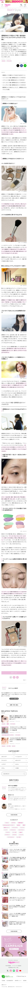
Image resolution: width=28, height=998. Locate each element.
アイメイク (8, 59)
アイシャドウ (14, 827)
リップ (5, 829)
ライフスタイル (11, 837)
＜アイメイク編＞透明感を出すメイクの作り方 (13, 80)
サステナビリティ (19, 986)
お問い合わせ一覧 (11, 986)
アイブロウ (12, 723)
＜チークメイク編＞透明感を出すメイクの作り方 (14, 82)
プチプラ (7, 832)
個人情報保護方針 (10, 980)
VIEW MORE (14, 815)
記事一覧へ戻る (14, 705)
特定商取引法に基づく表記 (13, 967)
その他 (17, 768)
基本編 (18, 825)
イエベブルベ (21, 829)
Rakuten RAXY (8, 5)
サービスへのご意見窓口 (16, 965)
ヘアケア (3, 764)
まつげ (13, 746)
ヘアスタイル (12, 829)
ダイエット (7, 834)
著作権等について (18, 980)
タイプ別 (8, 746)
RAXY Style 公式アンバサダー (8, 735)
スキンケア (4, 756)
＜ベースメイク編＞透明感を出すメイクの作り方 (14, 77)
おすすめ (13, 822)
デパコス (14, 834)
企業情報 (3, 980)
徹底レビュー (6, 827)
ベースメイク (18, 756)
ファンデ (21, 834)
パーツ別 (14, 832)
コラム (3, 768)
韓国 (8, 723)
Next (24, 680)
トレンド (22, 827)
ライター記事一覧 (14, 698)
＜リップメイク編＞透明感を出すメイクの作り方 (14, 85)
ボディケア (18, 760)
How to (3, 60)
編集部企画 (20, 822)
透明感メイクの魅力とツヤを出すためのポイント (14, 75)
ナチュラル (9, 60)
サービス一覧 (4, 986)
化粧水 (20, 832)
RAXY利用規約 (8, 965)
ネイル (17, 764)
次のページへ (14, 672)
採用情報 (24, 980)
